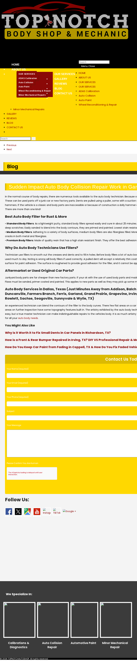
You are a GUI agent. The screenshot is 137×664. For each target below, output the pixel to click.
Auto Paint (85, 100)
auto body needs (28, 318)
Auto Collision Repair (52, 645)
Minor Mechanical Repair (115, 645)
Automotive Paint (83, 643)
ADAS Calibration (89, 91)
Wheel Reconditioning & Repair (98, 104)
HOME (82, 73)
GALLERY (12, 114)
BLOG (10, 123)
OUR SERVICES (87, 82)
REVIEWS (12, 118)
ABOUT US (85, 77)
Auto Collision (87, 95)
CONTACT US (15, 127)
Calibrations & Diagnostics (18, 645)
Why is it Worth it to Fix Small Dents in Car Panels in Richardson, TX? (58, 333)
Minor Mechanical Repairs (28, 109)
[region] (68, 147)
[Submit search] (34, 138)
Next (9, 149)
